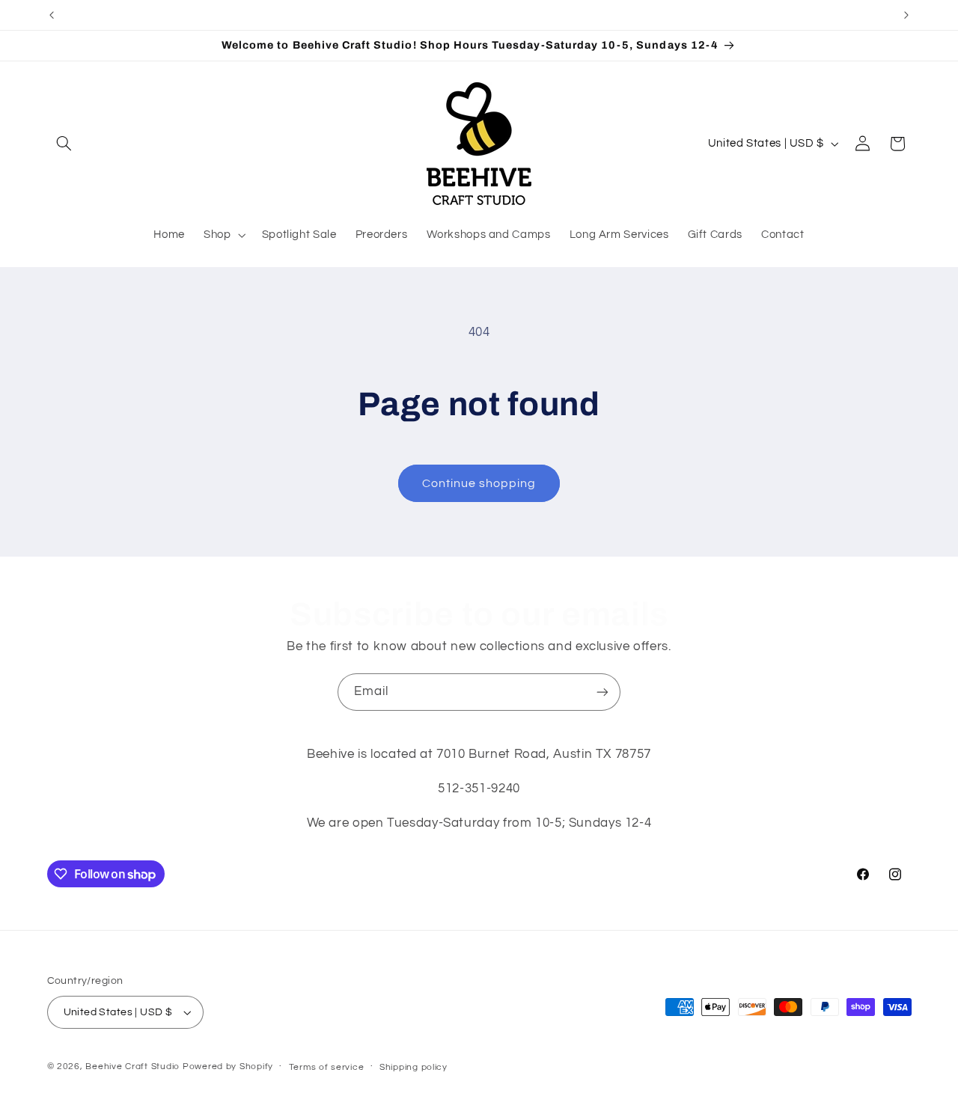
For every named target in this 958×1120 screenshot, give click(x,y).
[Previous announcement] (51, 15)
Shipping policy (413, 1067)
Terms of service (326, 1067)
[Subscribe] (602, 691)
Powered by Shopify (228, 1066)
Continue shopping (479, 483)
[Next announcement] (906, 15)
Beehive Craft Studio (132, 1066)
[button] (64, 143)
